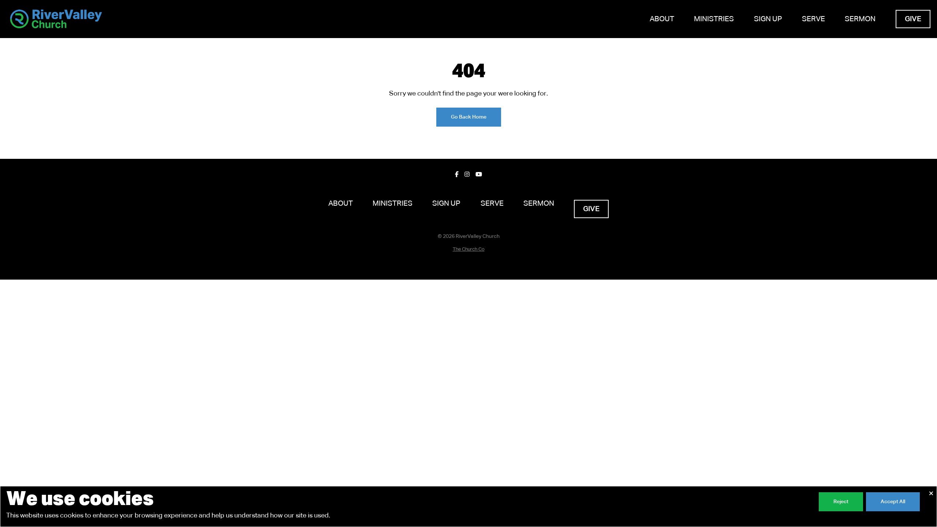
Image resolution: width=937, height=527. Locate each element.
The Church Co (469, 249)
